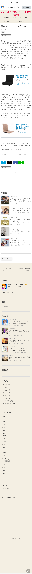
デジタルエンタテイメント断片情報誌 (16, 13)
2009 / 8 (7, 462)
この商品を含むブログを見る (23, 132)
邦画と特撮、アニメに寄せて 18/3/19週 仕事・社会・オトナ (19, 241)
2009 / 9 (7, 460)
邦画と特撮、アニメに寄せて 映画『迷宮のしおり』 (19, 341)
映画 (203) (6, 390)
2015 (4, 447)
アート (21, 360)
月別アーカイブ (7, 412)
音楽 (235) (6, 384)
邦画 (18, 325)
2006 (4, 470)
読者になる (26, 7)
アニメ (11, 325)
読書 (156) (6, 387)
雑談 (3, 32)
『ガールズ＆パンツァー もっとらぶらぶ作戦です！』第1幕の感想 (19, 349)
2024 (4, 422)
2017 (4, 441)
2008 (4, 465)
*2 (29, 54)
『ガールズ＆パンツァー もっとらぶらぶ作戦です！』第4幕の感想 (19, 322)
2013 (4, 453)
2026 (4, 416)
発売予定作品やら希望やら (24, 269)
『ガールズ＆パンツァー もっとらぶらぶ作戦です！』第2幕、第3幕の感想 (19, 331)
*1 (4, 47)
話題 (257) (6, 398)
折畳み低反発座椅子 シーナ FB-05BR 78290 (23, 76)
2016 (4, 444)
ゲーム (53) (6, 395)
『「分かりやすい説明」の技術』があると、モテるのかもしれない (20, 209)
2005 (4, 473)
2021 (4, 430)
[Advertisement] (8, 180)
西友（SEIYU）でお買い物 (13, 26)
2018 (4, 439)
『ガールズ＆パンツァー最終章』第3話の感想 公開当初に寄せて (20, 199)
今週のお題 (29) (8, 401)
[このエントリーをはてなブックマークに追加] (3, 162)
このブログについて (7, 293)
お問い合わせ (5, 488)
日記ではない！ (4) (9, 403)
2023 (4, 425)
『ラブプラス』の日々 (7, 269)
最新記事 (5, 316)
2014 (4, 450)
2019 (4, 436)
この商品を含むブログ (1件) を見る (22, 84)
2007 (4, 467)
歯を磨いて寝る (14, 230)
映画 (15, 325)
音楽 (25, 352)
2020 (4, 433)
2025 (4, 419)
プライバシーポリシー (8, 486)
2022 (4, 427)
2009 (5, 458)
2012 (4, 456)
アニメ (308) (7, 393)
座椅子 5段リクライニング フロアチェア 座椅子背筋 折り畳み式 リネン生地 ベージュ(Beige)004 (22, 126)
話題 (13, 360)
